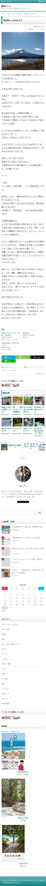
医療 (3, 674)
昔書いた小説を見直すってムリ (6, 409)
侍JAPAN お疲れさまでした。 (39, 409)
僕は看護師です (23, 772)
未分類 (4, 634)
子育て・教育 (6, 664)
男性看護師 (5, 703)
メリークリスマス (17, 430)
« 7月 (3, 611)
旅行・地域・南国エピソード (11, 644)
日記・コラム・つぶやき (37, 29)
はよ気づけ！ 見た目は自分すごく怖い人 (40, 431)
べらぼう (5, 659)
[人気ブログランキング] (5, 385)
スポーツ (5, 698)
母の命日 (26, 333)
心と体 (4, 669)
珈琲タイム (6, 6)
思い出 (4, 649)
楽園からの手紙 (23, 818)
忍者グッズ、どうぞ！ (28, 430)
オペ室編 (5, 679)
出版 (3, 639)
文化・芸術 (5, 629)
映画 (3, 684)
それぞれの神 (23, 863)
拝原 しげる (41, 373)
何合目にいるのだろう (12, 20)
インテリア (5, 689)
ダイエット (5, 654)
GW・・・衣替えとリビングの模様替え (17, 409)
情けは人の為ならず (6, 430)
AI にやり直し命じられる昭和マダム (28, 409)
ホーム (23, 457)
